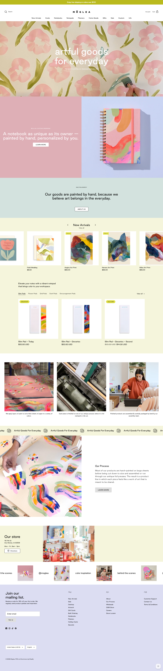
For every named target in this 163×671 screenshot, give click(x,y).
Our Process (110, 601)
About (108, 599)
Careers (109, 610)
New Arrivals (36, 18)
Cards (47, 18)
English (29, 647)
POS (16, 659)
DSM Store (110, 607)
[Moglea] (81, 12)
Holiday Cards (73, 622)
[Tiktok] (12, 628)
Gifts (104, 18)
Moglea (13, 659)
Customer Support (150, 599)
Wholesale (109, 604)
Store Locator (111, 613)
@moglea (98, 573)
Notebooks (58, 18)
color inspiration (14, 573)
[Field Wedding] (44, 248)
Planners (81, 18)
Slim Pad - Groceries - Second (118, 341)
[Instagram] (9, 628)
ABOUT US (81, 209)
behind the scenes (57, 573)
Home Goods (93, 18)
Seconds (71, 625)
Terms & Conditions (150, 604)
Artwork (71, 607)
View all (81, 228)
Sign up (10, 620)
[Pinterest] (16, 628)
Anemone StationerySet (90, 69)
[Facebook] (6, 628)
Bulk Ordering (73, 613)
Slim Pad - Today (26, 341)
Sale (112, 18)
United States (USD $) (13, 647)
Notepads (70, 18)
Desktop (71, 604)
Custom (121, 18)
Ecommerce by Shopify (27, 659)
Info (130, 18)
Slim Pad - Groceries (71, 341)
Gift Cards (71, 610)
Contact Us (148, 601)
